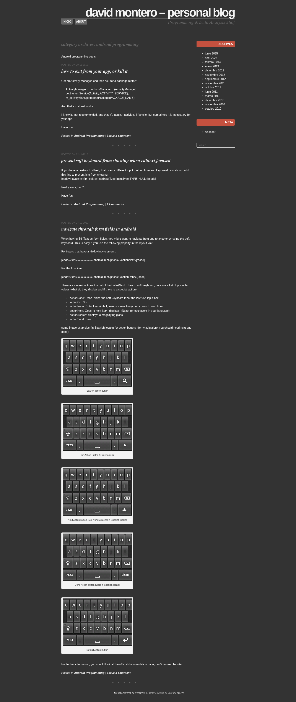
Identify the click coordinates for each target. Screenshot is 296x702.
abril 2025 (211, 57)
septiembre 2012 (215, 79)
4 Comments (115, 204)
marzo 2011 (212, 95)
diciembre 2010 (214, 100)
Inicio (67, 21)
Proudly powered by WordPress (129, 692)
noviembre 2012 (215, 74)
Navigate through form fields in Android (98, 229)
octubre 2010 (213, 108)
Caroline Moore (176, 692)
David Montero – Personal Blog (160, 12)
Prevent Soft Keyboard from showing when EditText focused (116, 160)
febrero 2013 (213, 62)
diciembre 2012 (214, 70)
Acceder (210, 131)
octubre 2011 (213, 87)
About (81, 21)
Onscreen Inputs (170, 664)
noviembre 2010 (215, 104)
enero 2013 (212, 66)
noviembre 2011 (215, 83)
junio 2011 (211, 91)
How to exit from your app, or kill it (94, 71)
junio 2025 (211, 53)
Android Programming (89, 135)
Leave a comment (118, 135)
